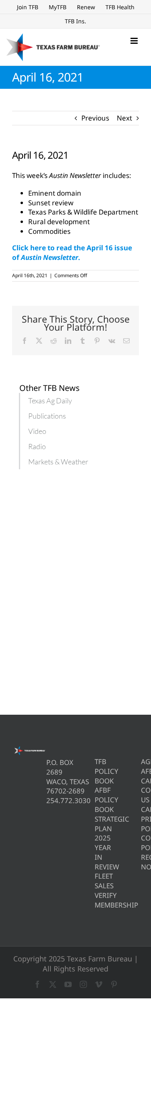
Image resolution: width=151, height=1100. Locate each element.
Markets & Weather (58, 461)
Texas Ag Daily (50, 400)
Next (124, 118)
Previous (95, 118)
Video (37, 431)
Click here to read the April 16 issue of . (72, 252)
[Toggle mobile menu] (134, 41)
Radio (37, 446)
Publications (47, 415)
